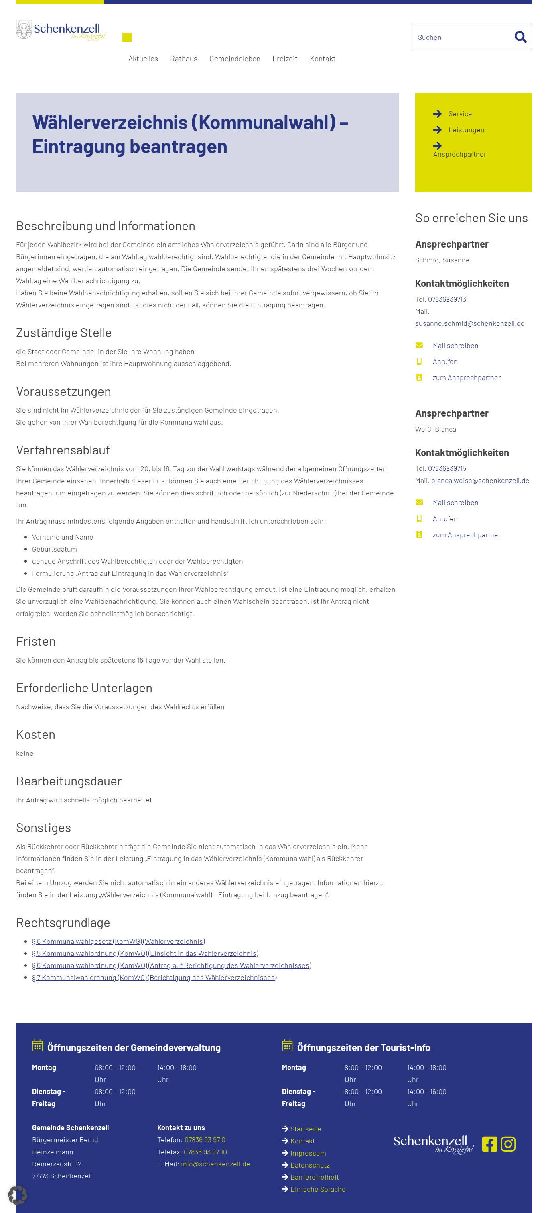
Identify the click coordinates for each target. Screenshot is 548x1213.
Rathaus (183, 58)
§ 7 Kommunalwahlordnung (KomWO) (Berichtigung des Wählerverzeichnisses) (154, 977)
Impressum (308, 1152)
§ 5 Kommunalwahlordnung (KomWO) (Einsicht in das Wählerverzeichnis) (145, 953)
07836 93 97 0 (205, 1139)
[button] (17, 1195)
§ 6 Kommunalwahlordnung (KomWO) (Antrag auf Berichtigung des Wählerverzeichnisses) (171, 965)
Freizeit (285, 58)
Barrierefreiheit (314, 1176)
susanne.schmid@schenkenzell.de (470, 323)
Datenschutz (310, 1164)
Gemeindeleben (234, 58)
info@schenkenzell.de (215, 1163)
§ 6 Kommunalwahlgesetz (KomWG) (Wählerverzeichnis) (118, 941)
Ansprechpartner (459, 153)
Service (460, 113)
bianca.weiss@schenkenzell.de (480, 480)
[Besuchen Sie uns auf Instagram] (508, 1143)
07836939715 (447, 468)
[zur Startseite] (434, 1143)
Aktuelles (143, 58)
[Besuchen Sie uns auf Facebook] (491, 1143)
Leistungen (467, 129)
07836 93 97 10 (205, 1151)
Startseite (305, 1128)
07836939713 (447, 299)
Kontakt (323, 58)
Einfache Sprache (318, 1188)
